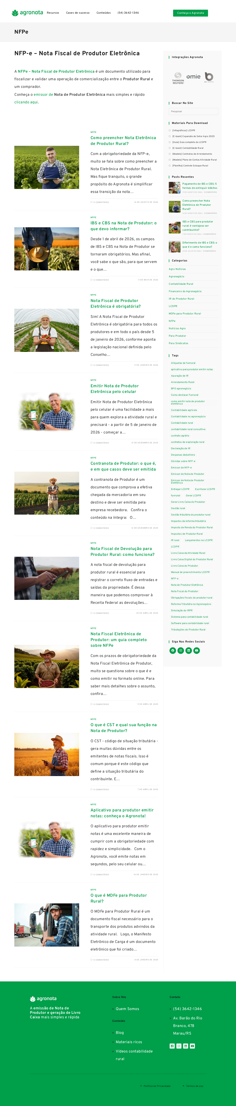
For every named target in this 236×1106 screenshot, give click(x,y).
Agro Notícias (177, 269)
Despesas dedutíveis (183, 455)
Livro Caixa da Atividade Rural (188, 553)
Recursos (53, 13)
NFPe (93, 132)
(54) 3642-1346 (128, 13)
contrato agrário (180, 435)
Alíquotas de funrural (183, 363)
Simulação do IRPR (182, 610)
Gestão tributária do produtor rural (190, 514)
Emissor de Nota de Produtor (187, 474)
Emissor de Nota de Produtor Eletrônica (187, 481)
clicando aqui (26, 102)
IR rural (175, 540)
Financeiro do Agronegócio (185, 291)
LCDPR (173, 306)
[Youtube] (196, 650)
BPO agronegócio (181, 388)
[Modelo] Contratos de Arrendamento (192, 154)
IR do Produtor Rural (181, 299)
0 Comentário (210, 192)
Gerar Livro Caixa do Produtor (188, 502)
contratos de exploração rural (188, 442)
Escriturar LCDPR (205, 489)
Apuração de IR (179, 375)
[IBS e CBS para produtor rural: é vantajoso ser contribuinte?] (175, 227)
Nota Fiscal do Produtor (184, 591)
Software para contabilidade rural (190, 623)
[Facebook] (172, 650)
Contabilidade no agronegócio (188, 416)
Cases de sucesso (78, 13)
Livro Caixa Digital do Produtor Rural (192, 559)
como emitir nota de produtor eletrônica (188, 402)
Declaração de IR (180, 448)
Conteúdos (104, 13)
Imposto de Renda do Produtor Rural (192, 527)
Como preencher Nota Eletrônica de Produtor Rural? (196, 205)
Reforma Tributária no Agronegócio (191, 604)
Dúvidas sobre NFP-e (183, 461)
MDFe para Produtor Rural (185, 313)
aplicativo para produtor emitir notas (192, 369)
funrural (175, 495)
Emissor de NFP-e (181, 467)
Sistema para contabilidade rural (189, 617)
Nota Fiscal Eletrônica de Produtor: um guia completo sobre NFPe (119, 640)
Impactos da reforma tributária (188, 521)
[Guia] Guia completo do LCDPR (189, 142)
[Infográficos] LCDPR (183, 130)
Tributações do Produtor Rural (188, 629)
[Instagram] (180, 650)
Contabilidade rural (182, 423)
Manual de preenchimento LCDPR (190, 572)
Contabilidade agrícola (184, 410)
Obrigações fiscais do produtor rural (191, 597)
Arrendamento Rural (182, 382)
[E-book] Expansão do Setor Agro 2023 (193, 136)
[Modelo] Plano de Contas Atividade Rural (194, 160)
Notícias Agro (177, 328)
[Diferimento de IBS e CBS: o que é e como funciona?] (175, 246)
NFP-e (174, 578)
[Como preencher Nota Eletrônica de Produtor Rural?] (175, 207)
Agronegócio (176, 276)
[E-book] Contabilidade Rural (188, 148)
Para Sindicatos (178, 343)
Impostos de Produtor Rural (187, 534)
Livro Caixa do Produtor (184, 565)
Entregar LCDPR (180, 489)
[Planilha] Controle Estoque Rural (190, 165)
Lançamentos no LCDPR (199, 540)
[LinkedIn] (188, 650)
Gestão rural (178, 508)
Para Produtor (177, 336)
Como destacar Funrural (185, 395)
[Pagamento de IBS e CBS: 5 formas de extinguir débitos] (175, 188)
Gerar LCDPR (193, 495)
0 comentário (101, 202)
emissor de (43, 94)
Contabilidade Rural (181, 284)
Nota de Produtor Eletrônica (187, 585)
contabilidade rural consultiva (188, 429)
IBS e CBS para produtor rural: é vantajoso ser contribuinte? (197, 226)
